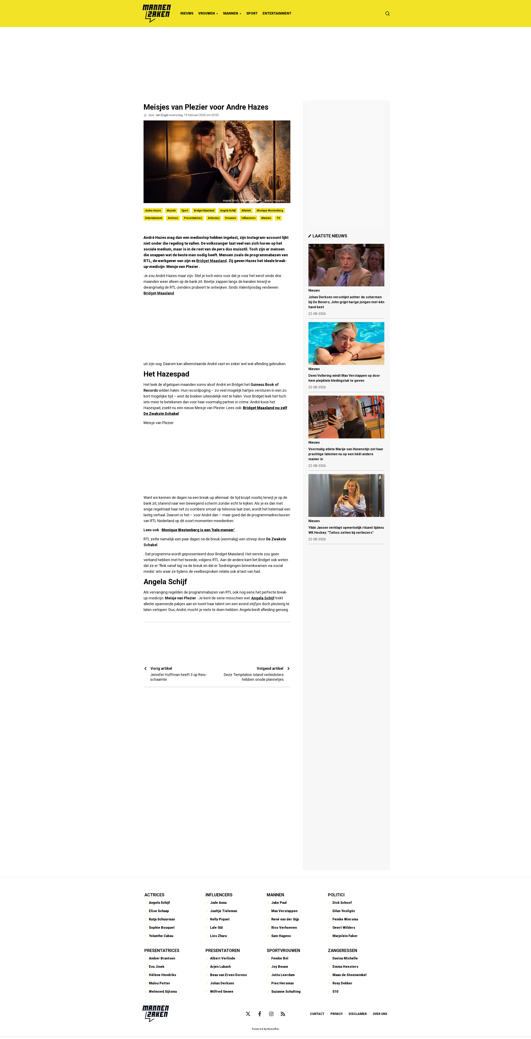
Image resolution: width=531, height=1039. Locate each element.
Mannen (266, 218)
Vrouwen (230, 218)
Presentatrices (193, 218)
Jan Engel (161, 115)
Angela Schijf (228, 210)
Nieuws (314, 290)
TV (278, 218)
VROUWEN (206, 13)
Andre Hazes (153, 210)
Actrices (173, 218)
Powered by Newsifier (265, 1029)
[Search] (387, 13)
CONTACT (317, 1014)
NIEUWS (186, 13)
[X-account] (248, 1013)
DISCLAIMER (358, 1014)
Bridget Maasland (204, 210)
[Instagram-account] (271, 1013)
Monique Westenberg (270, 210)
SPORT (252, 13)
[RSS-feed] (282, 1013)
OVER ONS (380, 1014)
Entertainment (153, 218)
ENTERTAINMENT (277, 13)
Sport (184, 210)
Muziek (171, 210)
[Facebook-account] (259, 1013)
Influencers (249, 218)
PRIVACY (336, 1014)
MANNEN (230, 13)
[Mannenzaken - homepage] (156, 13)
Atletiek (246, 210)
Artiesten (213, 218)
